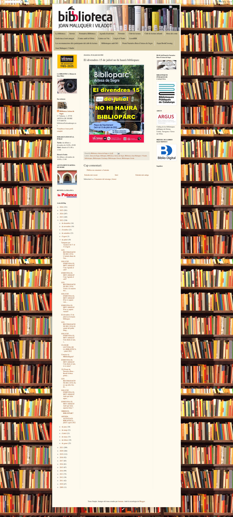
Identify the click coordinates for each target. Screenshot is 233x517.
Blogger (142, 501)
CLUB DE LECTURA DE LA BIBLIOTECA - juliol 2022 (68, 348)
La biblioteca (60, 33)
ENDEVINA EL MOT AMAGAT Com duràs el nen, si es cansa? (68, 363)
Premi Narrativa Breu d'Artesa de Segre (137, 43)
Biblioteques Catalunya (100, 158)
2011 (62, 480)
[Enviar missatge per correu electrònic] (118, 153)
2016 (62, 464)
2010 (62, 484)
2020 (62, 451)
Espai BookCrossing (165, 43)
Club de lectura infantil (153, 33)
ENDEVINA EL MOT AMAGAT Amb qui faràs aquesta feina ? (68, 404)
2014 (62, 471)
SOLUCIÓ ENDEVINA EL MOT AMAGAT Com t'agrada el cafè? (68, 265)
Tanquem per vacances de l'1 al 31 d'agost (68, 244)
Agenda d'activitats (107, 33)
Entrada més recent (90, 175)
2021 (62, 447)
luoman (120, 501)
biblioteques (88, 158)
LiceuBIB (133, 38)
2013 (62, 474)
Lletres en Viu (103, 38)
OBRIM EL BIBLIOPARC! (67, 412)
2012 (62, 477)
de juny (64, 427)
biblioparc (103, 156)
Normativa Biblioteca (87, 33)
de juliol (65, 239)
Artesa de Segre (95, 156)
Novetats (121, 33)
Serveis (72, 33)
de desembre (66, 223)
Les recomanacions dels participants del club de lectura (76, 43)
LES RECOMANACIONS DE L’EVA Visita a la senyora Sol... (68, 286)
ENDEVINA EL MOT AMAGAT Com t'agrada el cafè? (68, 276)
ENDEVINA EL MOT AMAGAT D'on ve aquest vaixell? (68, 308)
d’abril (64, 433)
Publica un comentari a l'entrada (98, 170)
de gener (65, 443)
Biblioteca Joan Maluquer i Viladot (136, 156)
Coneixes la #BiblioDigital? (67, 355)
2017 (62, 461)
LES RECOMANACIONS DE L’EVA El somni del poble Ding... (68, 326)
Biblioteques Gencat (114, 158)
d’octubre (65, 230)
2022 (62, 220)
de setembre (66, 233)
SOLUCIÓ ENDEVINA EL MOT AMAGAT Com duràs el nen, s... (68, 337)
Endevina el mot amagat (64, 38)
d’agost (64, 236)
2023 (62, 217)
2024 (62, 213)
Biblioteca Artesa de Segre (115, 156)
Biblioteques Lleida (128, 158)
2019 (62, 454)
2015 (62, 467)
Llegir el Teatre (119, 38)
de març (65, 437)
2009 (62, 487)
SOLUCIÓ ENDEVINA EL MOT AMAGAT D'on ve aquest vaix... (68, 298)
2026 (62, 207)
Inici (116, 175)
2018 (62, 457)
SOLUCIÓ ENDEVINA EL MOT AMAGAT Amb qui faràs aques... (68, 394)
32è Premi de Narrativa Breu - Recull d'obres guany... (67, 372)
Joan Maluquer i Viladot (64, 48)
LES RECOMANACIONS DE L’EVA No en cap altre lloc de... (68, 382)
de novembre (66, 226)
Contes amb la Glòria (86, 38)
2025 (62, 210)
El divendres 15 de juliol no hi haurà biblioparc (68, 317)
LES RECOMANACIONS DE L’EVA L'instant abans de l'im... (68, 254)
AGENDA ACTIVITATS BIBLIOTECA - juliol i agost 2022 (68, 419)
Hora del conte (172, 33)
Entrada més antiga (142, 175)
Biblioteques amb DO (109, 43)
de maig (65, 430)
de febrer (65, 440)
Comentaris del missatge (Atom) (105, 179)
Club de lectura (135, 33)
